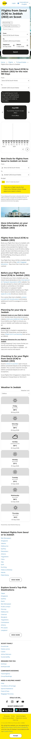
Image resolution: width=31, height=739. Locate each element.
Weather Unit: (25, 390)
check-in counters (12, 364)
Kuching (4, 567)
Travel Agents (5, 673)
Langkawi (4, 630)
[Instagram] (12, 702)
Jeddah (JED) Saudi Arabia (11, 41)
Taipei (3, 593)
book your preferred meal (14, 319)
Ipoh (2, 564)
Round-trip (6, 22)
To (3, 39)
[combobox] (15, 81)
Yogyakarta (4, 556)
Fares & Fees (5, 691)
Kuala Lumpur (5, 606)
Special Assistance (7, 688)
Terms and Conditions (20, 727)
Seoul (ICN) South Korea (11, 35)
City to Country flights (8, 718)
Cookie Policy (8, 731)
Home (3, 62)
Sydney (3, 549)
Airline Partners (6, 654)
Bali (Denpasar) (6, 538)
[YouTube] (23, 702)
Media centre (5, 649)
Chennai (4, 614)
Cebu (3, 559)
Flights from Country (21, 718)
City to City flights (21, 716)
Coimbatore (5, 622)
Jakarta (3, 543)
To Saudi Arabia (21, 62)
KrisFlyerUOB (5, 666)
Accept (15, 735)
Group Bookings (6, 676)
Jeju (2, 562)
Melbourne (4, 546)
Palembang (5, 575)
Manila (3, 572)
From (4, 33)
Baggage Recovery (7, 694)
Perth (3, 601)
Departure (6, 44)
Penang (3, 609)
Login (14, 3)
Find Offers (15, 115)
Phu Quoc (4, 627)
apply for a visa (6, 294)
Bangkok (4, 617)
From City (15, 720)
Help (2, 683)
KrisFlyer (4, 664)
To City (13, 716)
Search (15, 52)
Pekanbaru (4, 551)
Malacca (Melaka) (6, 570)
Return (19, 44)
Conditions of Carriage (8, 686)
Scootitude (4, 646)
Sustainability (5, 657)
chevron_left (2, 112)
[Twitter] (18, 702)
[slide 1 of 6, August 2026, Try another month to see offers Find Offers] (15, 112)
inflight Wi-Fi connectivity (13, 334)
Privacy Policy (8, 727)
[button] (11, 26)
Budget (3, 178)
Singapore (4, 541)
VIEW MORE (15, 580)
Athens (3, 554)
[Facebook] (7, 702)
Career (3, 651)
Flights (10, 62)
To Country (7, 716)
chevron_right (28, 112)
